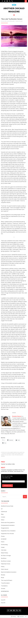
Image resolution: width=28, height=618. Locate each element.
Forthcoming (4, 544)
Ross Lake (6, 454)
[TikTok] (12, 1)
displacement (18, 453)
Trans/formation (5, 583)
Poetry (2, 566)
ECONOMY (3, 539)
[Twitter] (5, 1)
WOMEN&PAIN (5, 591)
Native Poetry (4, 553)
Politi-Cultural (4, 569)
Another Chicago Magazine (14, 10)
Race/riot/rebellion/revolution (8, 572)
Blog (2, 514)
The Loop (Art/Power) (6, 580)
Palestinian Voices (5, 564)
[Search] (26, 1)
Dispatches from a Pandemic (8, 531)
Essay (22, 453)
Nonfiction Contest (6, 561)
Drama (2, 536)
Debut (2, 520)
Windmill (3, 456)
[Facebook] (2, 1)
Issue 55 (3, 600)
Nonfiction (21, 452)
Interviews (3, 550)
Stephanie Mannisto (18, 454)
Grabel (2, 547)
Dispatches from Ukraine (7, 533)
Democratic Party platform (8, 522)
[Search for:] (12, 496)
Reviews (3, 575)
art (6, 452)
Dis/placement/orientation (13, 452)
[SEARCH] (25, 496)
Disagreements (5, 528)
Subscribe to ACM (7, 485)
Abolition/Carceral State (7, 506)
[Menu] (14, 15)
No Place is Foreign (6, 555)
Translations (4, 586)
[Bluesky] (9, 1)
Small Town (11, 454)
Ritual (2, 577)
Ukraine (3, 588)
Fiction (2, 542)
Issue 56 (3, 602)
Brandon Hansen (11, 453)
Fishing (2, 454)
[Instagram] (7, 1)
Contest (3, 517)
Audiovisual (4, 511)
